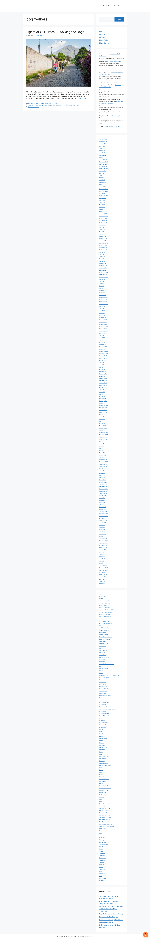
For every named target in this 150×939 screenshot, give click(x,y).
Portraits (101, 776)
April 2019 (102, 234)
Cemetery (102, 648)
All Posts (96, 6)
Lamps (101, 729)
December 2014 (103, 351)
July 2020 (102, 200)
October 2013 (103, 383)
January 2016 (103, 322)
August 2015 (102, 333)
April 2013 (102, 396)
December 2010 (103, 459)
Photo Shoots (118, 6)
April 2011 (102, 450)
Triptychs (101, 862)
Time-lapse (102, 855)
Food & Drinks (103, 691)
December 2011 (103, 432)
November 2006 (103, 570)
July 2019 (101, 227)
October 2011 (103, 437)
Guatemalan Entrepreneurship (107, 709)
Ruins (100, 801)
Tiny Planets (102, 858)
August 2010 (102, 468)
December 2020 (103, 189)
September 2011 (103, 439)
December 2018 (103, 243)
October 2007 (103, 545)
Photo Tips (102, 772)
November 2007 (103, 543)
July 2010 (101, 471)
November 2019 (103, 218)
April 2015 (102, 342)
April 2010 (102, 477)
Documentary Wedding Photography (109, 675)
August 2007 (102, 549)
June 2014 (102, 365)
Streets (101, 846)
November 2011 (103, 434)
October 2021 (103, 166)
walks (100, 871)
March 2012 (102, 425)
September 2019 (103, 222)
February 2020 (103, 211)
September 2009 (103, 493)
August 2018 (102, 252)
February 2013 (103, 401)
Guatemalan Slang (104, 713)
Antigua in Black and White (106, 610)
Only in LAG (102, 758)
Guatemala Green (104, 702)
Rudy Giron (102, 115)
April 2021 (102, 180)
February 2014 (103, 374)
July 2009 (102, 498)
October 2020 (103, 193)
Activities (101, 594)
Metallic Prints (103, 747)
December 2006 (103, 568)
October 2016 (103, 301)
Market (101, 740)
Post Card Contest (104, 779)
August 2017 (102, 279)
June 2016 (102, 310)
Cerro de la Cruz (103, 650)
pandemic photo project (43, 105)
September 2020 (103, 195)
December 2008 (103, 513)
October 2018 (103, 247)
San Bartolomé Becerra (105, 803)
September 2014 (103, 358)
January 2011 (102, 457)
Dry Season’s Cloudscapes (108, 917)
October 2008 (103, 518)
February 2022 (103, 157)
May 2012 (102, 421)
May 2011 (101, 448)
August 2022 (102, 144)
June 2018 (102, 256)
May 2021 (102, 177)
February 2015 (103, 346)
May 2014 (102, 367)
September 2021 (103, 168)
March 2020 (102, 209)
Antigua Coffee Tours (105, 605)
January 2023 (103, 139)
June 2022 (102, 148)
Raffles (101, 783)
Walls (100, 876)
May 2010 (102, 475)
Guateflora (102, 700)
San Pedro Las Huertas (51, 103)
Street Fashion (103, 842)
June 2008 (102, 527)
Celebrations (102, 646)
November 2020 (103, 191)
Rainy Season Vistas (104, 785)
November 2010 (103, 462)
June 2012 (102, 419)
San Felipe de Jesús (104, 810)
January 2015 (103, 349)
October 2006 (103, 572)
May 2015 (102, 340)
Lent (100, 731)
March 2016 (102, 317)
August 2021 (102, 171)
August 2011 (102, 441)
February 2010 (103, 482)
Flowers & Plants (103, 688)
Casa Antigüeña (103, 643)
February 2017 (103, 292)
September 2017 (103, 277)
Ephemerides (102, 682)
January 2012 (103, 430)
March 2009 (102, 507)
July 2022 (102, 146)
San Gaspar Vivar (104, 812)
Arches (101, 619)
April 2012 (102, 423)
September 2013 (103, 385)
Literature (102, 736)
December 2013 (103, 378)
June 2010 (102, 473)
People (42, 103)
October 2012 (103, 410)
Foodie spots (102, 693)
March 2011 (102, 452)
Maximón (101, 743)
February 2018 (103, 265)
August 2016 (102, 306)
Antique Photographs (105, 616)
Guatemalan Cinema (104, 704)
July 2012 (101, 416)
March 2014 (102, 371)
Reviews (101, 797)
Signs (100, 833)
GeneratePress (88, 936)
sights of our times (66, 105)
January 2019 (103, 240)
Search (119, 19)
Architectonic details (104, 621)
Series (101, 831)
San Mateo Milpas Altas (105, 817)
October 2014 (103, 356)
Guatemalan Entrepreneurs (106, 706)
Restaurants (102, 794)
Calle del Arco (103, 641)
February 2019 (103, 238)
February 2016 (103, 319)
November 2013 (103, 380)
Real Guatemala (103, 790)
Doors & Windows (104, 677)
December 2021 (103, 162)
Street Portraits (103, 844)
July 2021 (101, 173)
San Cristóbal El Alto (104, 806)
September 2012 (103, 412)
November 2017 (103, 272)
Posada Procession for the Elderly (111, 914)
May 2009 (102, 502)
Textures (101, 851)
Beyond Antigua (103, 634)
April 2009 (102, 504)
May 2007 (102, 556)
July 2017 (101, 281)
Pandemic (36, 103)
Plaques (101, 774)
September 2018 (103, 250)
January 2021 (103, 186)
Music (101, 752)
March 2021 (102, 182)
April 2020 (102, 207)
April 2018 (102, 261)
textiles (101, 849)
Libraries (101, 734)
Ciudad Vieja (102, 655)
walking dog (76, 105)
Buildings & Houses (104, 639)
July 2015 (101, 335)
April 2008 (102, 531)
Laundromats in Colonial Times (113, 61)
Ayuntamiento (103, 632)
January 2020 (103, 213)
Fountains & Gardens (105, 695)
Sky (100, 835)
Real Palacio (102, 792)
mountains (102, 749)
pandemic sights (56, 105)
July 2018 (101, 254)
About (80, 6)
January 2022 (103, 159)
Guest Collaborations (105, 716)
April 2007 (102, 558)
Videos (101, 867)
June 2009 (102, 500)
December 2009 (103, 486)
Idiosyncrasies (103, 725)
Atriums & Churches (104, 630)
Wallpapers (102, 873)
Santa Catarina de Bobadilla (106, 826)
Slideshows (102, 837)
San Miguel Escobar (104, 822)
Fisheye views (103, 686)
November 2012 (103, 407)
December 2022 (103, 141)
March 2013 (102, 398)
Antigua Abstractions (105, 600)
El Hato (101, 679)
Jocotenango (102, 727)
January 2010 (103, 484)
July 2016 (101, 308)
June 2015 (102, 337)
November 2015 (103, 326)
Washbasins (102, 878)
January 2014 (103, 376)
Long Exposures (103, 738)
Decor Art (102, 670)
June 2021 (102, 175)
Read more (83, 98)
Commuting (102, 661)
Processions (102, 781)
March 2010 (102, 480)
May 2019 (102, 231)
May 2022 (102, 150)
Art (100, 625)
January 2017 (102, 295)
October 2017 (103, 274)
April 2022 (102, 153)
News (100, 754)
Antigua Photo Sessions (105, 612)
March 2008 (102, 534)
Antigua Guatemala (104, 607)
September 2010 (103, 466)
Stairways (102, 840)
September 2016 (103, 304)
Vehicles (101, 864)
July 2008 (102, 525)
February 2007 (103, 563)
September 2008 (103, 520)
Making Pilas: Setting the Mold (112, 126)
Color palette (102, 659)
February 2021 (103, 184)
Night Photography (104, 756)
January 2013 (103, 403)
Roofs (100, 799)
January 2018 (103, 268)
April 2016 (102, 315)
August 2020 (102, 198)
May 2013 (102, 394)
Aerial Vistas (102, 596)
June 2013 (102, 392)
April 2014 (102, 369)
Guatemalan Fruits (104, 711)
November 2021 (103, 164)
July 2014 (101, 362)
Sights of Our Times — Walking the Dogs (55, 32)
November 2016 (103, 299)
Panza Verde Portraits (105, 765)
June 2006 (102, 581)
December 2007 (103, 540)
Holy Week (102, 720)
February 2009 (103, 509)
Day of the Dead (103, 668)
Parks (100, 767)
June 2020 (102, 202)
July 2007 (102, 552)
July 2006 (102, 579)
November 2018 (103, 245)
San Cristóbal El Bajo (104, 808)
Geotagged (102, 697)
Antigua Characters (104, 603)
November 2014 (103, 353)
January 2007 (103, 565)
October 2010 (103, 464)
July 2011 (101, 443)
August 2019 (102, 225)
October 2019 (103, 220)
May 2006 (102, 583)
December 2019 (103, 216)
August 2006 (102, 577)
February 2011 (103, 455)
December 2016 (103, 297)
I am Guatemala (103, 722)
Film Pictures (102, 684)
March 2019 (102, 236)
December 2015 (103, 324)
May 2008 (102, 529)
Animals (30, 103)
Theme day (102, 853)
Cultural (101, 666)
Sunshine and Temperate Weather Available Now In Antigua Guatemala (111, 909)
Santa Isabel (102, 828)
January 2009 (103, 511)
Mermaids (102, 745)
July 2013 (101, 389)
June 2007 (102, 554)
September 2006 (103, 574)
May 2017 (101, 286)
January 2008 (103, 538)
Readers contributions (105, 788)
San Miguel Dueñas (104, 819)
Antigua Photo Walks (104, 614)
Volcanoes (102, 869)
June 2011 (102, 446)
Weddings (102, 880)
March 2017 (102, 290)
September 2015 (103, 331)
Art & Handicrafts (104, 628)
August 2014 (102, 360)
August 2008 (102, 522)
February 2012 (103, 428)
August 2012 (102, 414)
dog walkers (32, 105)
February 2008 (103, 536)
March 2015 (102, 344)
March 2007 (102, 561)
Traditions (102, 860)
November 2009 (103, 489)
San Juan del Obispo (104, 815)
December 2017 (103, 270)
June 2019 (102, 229)
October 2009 (103, 491)
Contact (87, 6)
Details (101, 673)
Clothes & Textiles (104, 657)
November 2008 (103, 516)
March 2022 (102, 155)
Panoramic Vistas (104, 763)
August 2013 (102, 387)
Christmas (102, 652)
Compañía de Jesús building (106, 664)
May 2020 (102, 204)
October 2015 (103, 328)
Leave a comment (33, 107)
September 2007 (103, 547)
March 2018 (102, 263)
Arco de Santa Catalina (105, 623)
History (101, 718)
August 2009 (102, 495)
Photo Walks (106, 6)
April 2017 (102, 288)
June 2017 (102, 283)
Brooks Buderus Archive (105, 637)
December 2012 (103, 405)
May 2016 (102, 313)
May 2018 (102, 259)
